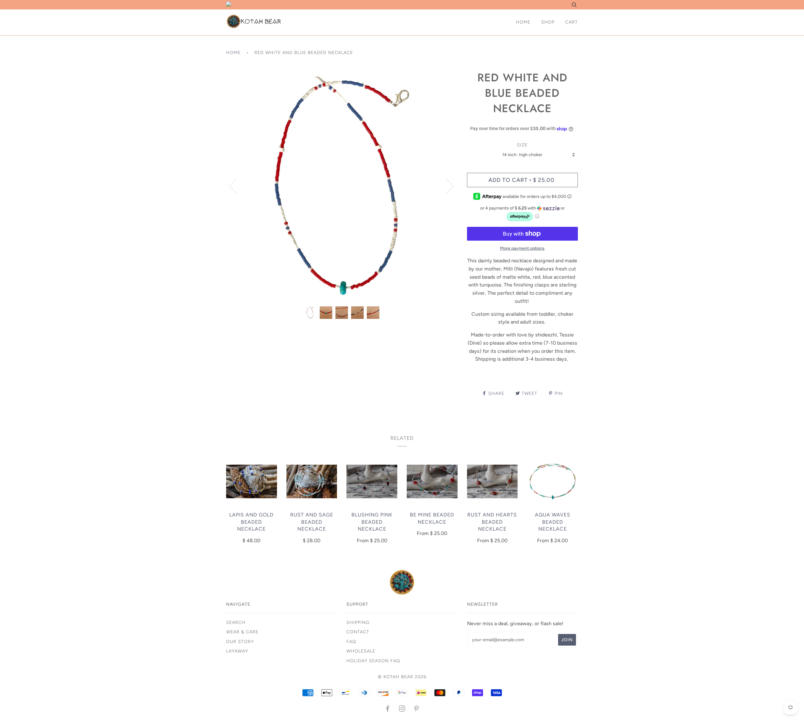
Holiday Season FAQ (373, 661)
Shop (548, 22)
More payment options (522, 248)
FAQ (351, 641)
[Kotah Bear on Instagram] (402, 709)
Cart (571, 22)
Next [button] (446, 186)
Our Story (240, 641)
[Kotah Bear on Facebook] (387, 709)
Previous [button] (236, 186)
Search (236, 622)
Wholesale (360, 651)
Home (523, 22)
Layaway (237, 651)
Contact (357, 632)
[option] (342, 186)
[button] (522, 213)
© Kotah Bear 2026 (402, 677)
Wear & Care (242, 632)
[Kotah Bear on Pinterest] (416, 709)
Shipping (358, 622)
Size (522, 145)
